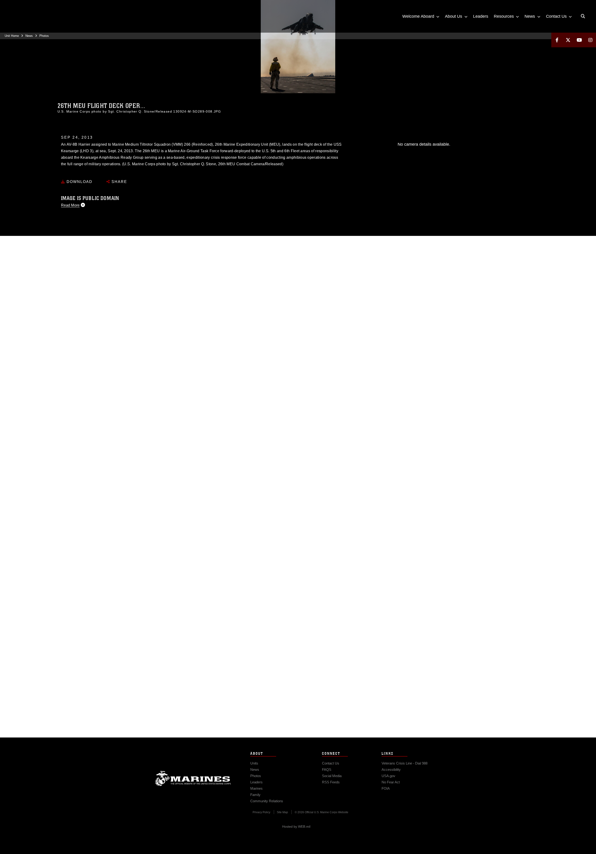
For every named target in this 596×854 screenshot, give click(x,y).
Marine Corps (193, 778)
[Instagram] (590, 40)
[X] (568, 40)
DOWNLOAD (78, 182)
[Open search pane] (583, 16)
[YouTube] (579, 40)
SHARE (118, 182)
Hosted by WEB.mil (296, 826)
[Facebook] (556, 40)
